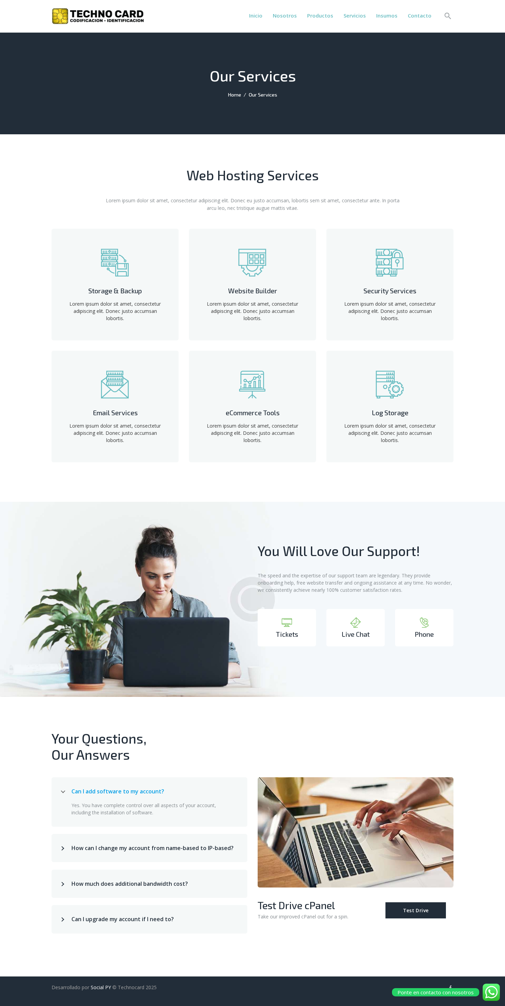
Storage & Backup (115, 291)
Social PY (101, 987)
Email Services (115, 413)
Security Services (389, 291)
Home (234, 94)
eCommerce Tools (253, 413)
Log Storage (390, 413)
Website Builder (252, 291)
